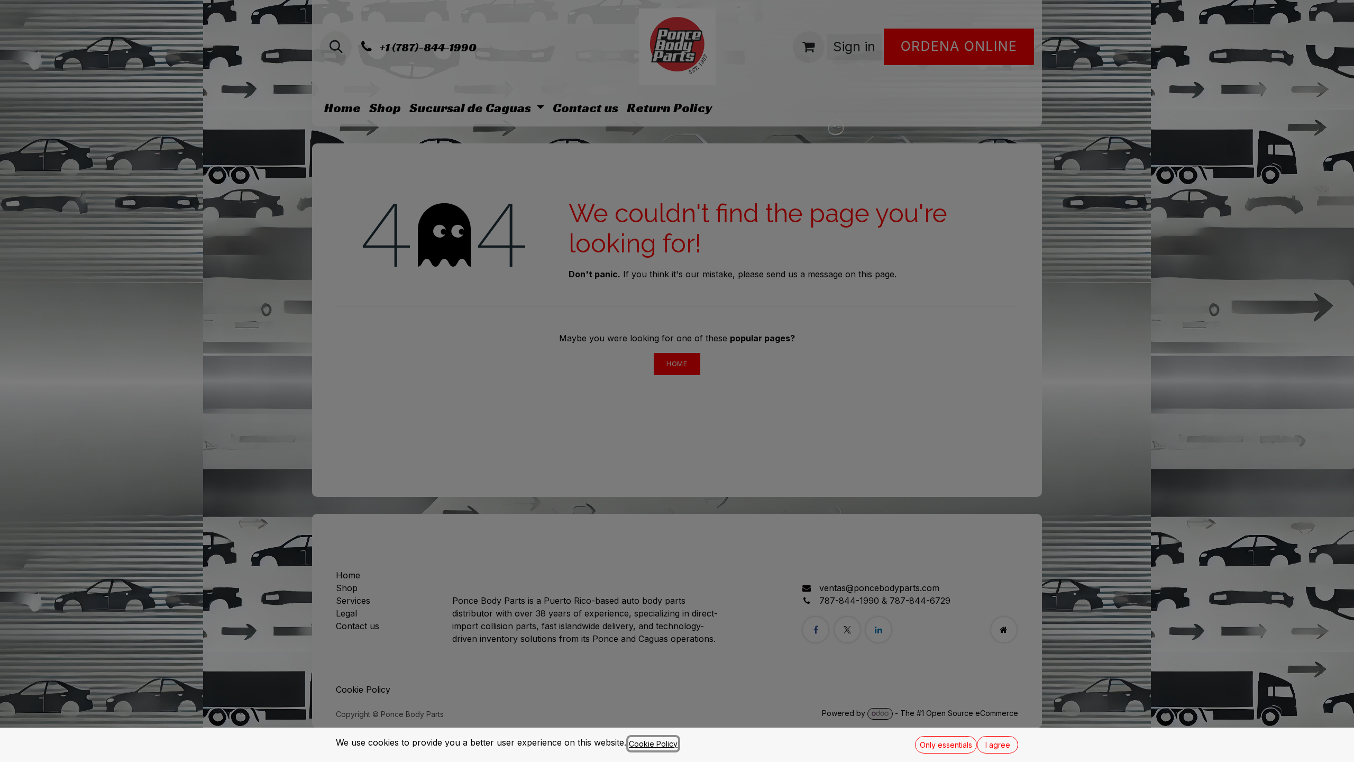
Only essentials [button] (946, 744)
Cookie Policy (653, 743)
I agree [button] (997, 744)
